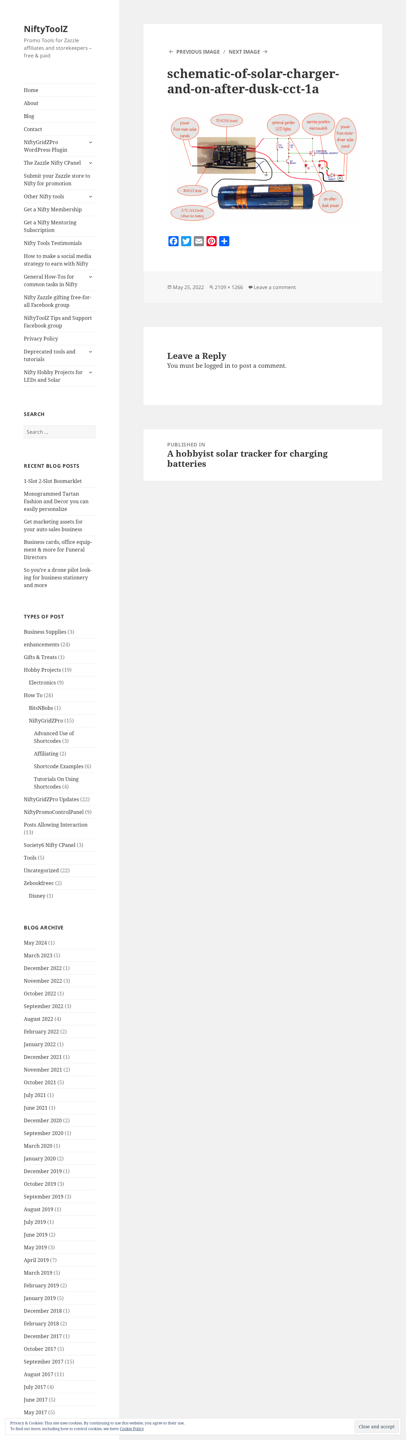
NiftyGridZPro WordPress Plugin (45, 146)
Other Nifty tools (44, 196)
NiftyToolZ (46, 29)
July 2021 (35, 1095)
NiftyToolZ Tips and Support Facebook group (58, 321)
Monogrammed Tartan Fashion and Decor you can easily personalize (56, 501)
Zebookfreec (39, 883)
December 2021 (43, 1057)
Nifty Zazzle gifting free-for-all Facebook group (57, 301)
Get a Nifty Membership (53, 209)
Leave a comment (275, 287)
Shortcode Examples (58, 766)
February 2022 (41, 1031)
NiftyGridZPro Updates (51, 799)
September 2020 (43, 1133)
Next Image (244, 51)
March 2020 (38, 1145)
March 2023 (38, 955)
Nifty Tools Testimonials (53, 243)
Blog (29, 116)
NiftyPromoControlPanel (54, 812)
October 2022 (40, 993)
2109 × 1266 (229, 287)
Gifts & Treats (40, 657)
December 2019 (43, 1171)
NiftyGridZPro (46, 720)
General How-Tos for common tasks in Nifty (50, 280)
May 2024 (35, 942)
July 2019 (35, 1222)
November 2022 (43, 980)
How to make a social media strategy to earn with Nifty (57, 260)
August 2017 (38, 1374)
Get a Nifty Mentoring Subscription (50, 226)
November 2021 (43, 1069)
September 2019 (43, 1196)
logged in (217, 365)
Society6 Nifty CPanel (49, 845)
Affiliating (46, 753)
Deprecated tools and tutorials (49, 355)
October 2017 (40, 1348)
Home (31, 90)
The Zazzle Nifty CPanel (52, 162)
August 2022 (38, 1018)
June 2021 (36, 1107)
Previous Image (198, 51)
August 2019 (38, 1209)
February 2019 (41, 1285)
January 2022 (40, 1044)
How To (33, 695)
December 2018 (43, 1310)
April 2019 (36, 1260)
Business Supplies (45, 631)
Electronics (42, 682)
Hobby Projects (42, 669)
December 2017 (43, 1336)
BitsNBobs (41, 707)
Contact (33, 129)
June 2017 (36, 1399)
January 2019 (40, 1298)
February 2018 (41, 1323)
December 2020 (43, 1120)
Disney (37, 895)
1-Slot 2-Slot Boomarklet (53, 481)
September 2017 (43, 1361)
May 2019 (35, 1247)
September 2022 (43, 1006)
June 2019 (36, 1234)
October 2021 (40, 1082)
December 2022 (43, 968)
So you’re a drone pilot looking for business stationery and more (58, 577)
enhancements (41, 644)
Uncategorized (41, 870)
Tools (30, 857)
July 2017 (35, 1387)
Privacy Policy (41, 338)
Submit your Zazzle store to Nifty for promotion (57, 179)
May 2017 (35, 1412)
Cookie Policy (132, 1428)
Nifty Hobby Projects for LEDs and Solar (53, 376)
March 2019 (38, 1272)
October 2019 (40, 1183)
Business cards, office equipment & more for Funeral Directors (58, 549)
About (31, 103)
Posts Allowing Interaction (56, 824)
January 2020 (40, 1158)
